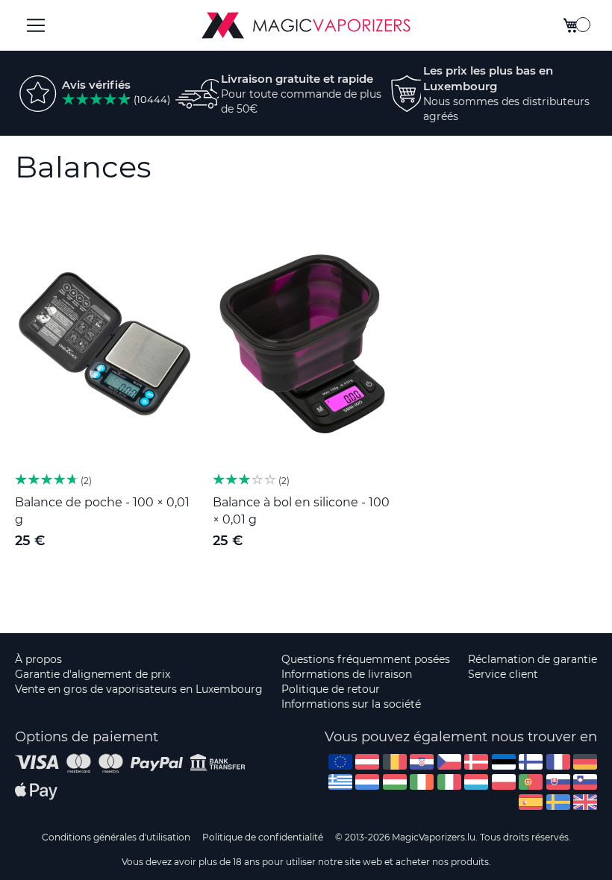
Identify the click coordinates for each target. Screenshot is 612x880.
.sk (558, 782)
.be (395, 762)
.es (531, 802)
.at (367, 762)
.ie (422, 782)
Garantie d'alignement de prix (92, 674)
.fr (558, 762)
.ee (504, 762)
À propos (38, 659)
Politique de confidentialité (262, 837)
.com (340, 762)
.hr (422, 762)
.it (449, 782)
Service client (503, 674)
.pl (504, 782)
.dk (476, 762)
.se (558, 802)
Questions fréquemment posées (365, 659)
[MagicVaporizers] (306, 25)
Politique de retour (330, 689)
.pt (531, 782)
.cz (449, 762)
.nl (367, 782)
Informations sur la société (351, 704)
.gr (340, 782)
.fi (531, 762)
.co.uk (585, 802)
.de (585, 762)
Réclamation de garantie (532, 659)
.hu (395, 782)
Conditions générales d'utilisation (116, 837)
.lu (476, 782)
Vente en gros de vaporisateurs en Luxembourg (139, 689)
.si (585, 782)
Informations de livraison (346, 674)
